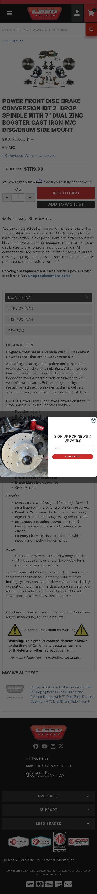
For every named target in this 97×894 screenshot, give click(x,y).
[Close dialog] (93, 420)
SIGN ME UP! (72, 457)
